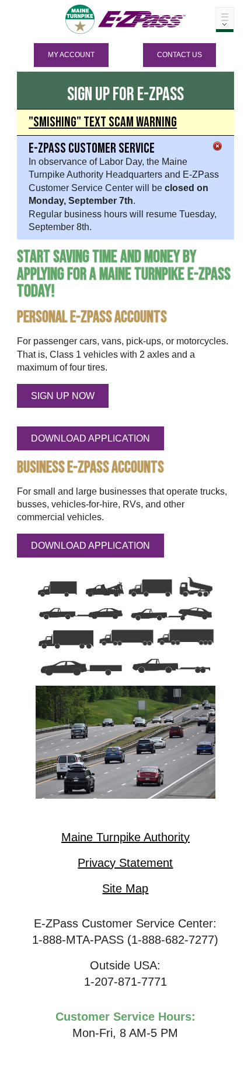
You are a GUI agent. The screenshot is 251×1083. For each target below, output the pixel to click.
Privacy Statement (125, 862)
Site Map (125, 888)
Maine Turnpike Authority (125, 837)
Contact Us (179, 55)
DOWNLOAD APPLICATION (90, 438)
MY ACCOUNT (71, 55)
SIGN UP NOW (63, 396)
